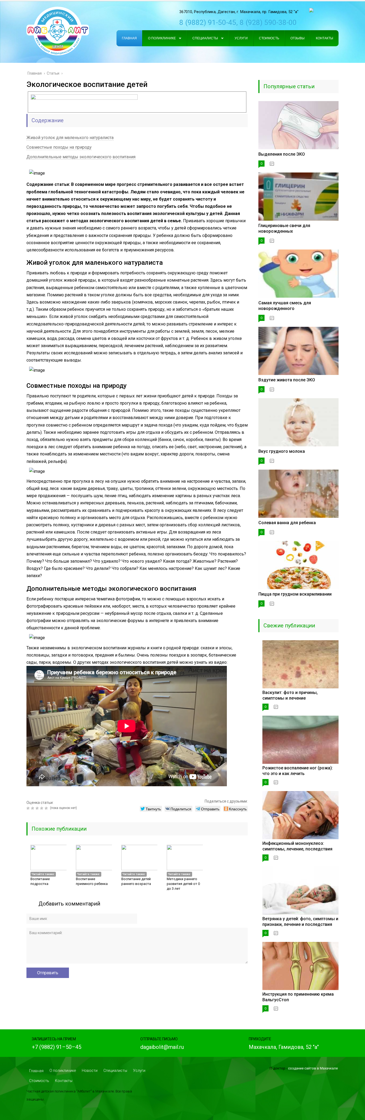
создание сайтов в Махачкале (313, 1068)
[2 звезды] (33, 808)
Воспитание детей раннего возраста (136, 881)
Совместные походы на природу (59, 147)
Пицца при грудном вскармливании (295, 594)
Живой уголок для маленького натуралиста (70, 137)
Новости (90, 1070)
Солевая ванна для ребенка (287, 522)
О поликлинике (62, 1070)
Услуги (139, 1070)
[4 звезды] (42, 808)
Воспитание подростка (40, 881)
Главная (36, 1071)
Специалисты (115, 1070)
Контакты (63, 1081)
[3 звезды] (38, 808)
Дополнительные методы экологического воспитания (80, 156)
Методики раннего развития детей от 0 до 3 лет (183, 884)
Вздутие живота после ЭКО (286, 379)
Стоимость (39, 1081)
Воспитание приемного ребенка (92, 881)
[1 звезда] (28, 808)
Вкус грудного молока (281, 451)
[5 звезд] (47, 808)
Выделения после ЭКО (281, 154)
